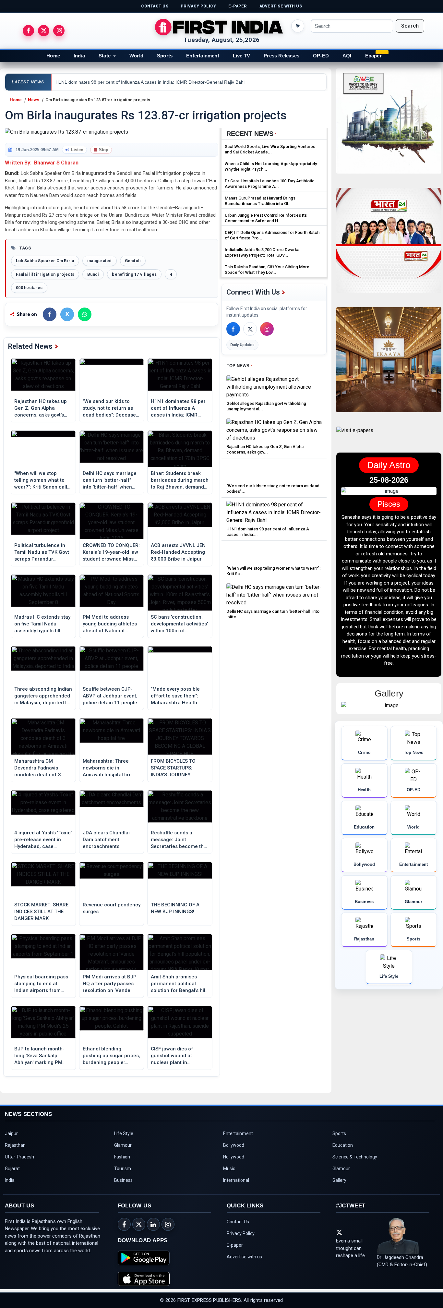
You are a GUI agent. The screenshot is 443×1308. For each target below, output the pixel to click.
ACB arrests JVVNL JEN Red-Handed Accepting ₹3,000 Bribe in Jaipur (178, 552)
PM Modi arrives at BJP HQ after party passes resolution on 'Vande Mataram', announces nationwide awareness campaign (110, 984)
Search (410, 26)
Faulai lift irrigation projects (45, 274)
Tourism (122, 1168)
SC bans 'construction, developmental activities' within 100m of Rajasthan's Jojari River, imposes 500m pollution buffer (179, 624)
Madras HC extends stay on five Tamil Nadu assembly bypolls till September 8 (42, 624)
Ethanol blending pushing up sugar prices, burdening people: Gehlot (111, 1056)
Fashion (122, 1156)
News (33, 99)
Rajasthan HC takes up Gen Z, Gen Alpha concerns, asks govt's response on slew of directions (40, 408)
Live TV (241, 55)
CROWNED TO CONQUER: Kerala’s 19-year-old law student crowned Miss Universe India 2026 (111, 552)
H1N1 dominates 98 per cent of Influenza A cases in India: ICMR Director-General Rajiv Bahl (178, 408)
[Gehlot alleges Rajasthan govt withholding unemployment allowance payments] (274, 386)
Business (123, 1180)
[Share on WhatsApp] (84, 314)
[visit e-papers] (354, 436)
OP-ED (321, 55)
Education (342, 1145)
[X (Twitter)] (250, 329)
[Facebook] (233, 329)
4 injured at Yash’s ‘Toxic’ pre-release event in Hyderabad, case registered (43, 840)
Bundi (93, 274)
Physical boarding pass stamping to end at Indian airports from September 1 (41, 984)
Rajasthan (15, 1145)
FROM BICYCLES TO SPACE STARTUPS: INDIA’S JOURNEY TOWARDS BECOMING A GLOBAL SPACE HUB (178, 768)
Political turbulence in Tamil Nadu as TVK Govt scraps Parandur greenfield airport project (41, 552)
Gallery (339, 1180)
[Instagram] (267, 329)
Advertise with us (244, 1256)
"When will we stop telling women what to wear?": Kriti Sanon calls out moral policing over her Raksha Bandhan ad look (42, 480)
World (136, 55)
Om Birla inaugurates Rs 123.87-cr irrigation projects (97, 99)
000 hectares (29, 287)
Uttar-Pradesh (19, 1156)
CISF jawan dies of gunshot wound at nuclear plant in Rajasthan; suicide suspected (172, 1056)
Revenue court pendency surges (111, 908)
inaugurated (99, 260)
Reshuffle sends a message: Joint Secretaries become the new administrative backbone (179, 840)
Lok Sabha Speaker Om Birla (45, 260)
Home (53, 55)
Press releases (281, 55)
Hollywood (233, 1156)
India (79, 55)
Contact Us (238, 1221)
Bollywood (233, 1145)
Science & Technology (354, 1156)
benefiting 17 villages (134, 274)
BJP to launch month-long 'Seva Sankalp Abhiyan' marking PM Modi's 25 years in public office (42, 1056)
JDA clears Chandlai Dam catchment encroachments (106, 839)
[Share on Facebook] (49, 314)
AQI (347, 55)
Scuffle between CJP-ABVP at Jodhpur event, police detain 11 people (110, 696)
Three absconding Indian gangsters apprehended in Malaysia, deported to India (43, 696)
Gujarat (12, 1168)
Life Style (123, 1133)
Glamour (123, 1145)
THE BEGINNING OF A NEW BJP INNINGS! (175, 908)
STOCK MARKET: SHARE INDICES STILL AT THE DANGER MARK (41, 911)
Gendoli (133, 260)
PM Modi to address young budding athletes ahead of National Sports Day (110, 624)
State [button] (105, 55)
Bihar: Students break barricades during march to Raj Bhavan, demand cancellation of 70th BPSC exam (180, 480)
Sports (165, 55)
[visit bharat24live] (388, 244)
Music (229, 1168)
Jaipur (11, 1133)
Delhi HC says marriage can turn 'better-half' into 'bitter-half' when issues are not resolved (110, 480)
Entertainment (202, 55)
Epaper (373, 55)
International (236, 1180)
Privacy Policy (241, 1233)
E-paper (235, 1245)
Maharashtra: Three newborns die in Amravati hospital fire (107, 768)
